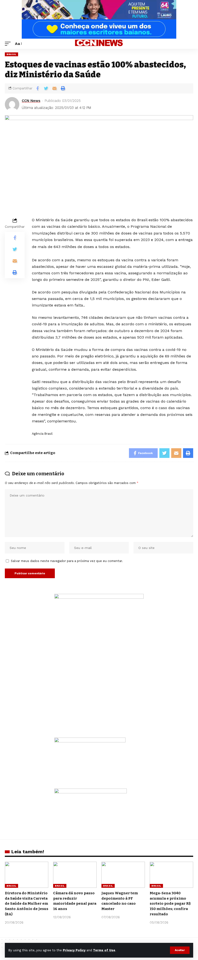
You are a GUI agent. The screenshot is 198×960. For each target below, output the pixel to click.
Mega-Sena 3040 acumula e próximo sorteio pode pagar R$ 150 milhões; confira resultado (170, 903)
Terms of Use (104, 950)
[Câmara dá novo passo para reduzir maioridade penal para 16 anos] (75, 875)
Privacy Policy (74, 950)
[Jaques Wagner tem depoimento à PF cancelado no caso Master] (123, 875)
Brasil (11, 54)
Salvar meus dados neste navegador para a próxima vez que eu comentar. (67, 561)
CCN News (31, 101)
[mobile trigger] (9, 43)
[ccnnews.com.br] (99, 44)
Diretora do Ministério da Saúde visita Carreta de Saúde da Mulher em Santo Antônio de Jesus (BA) (26, 903)
